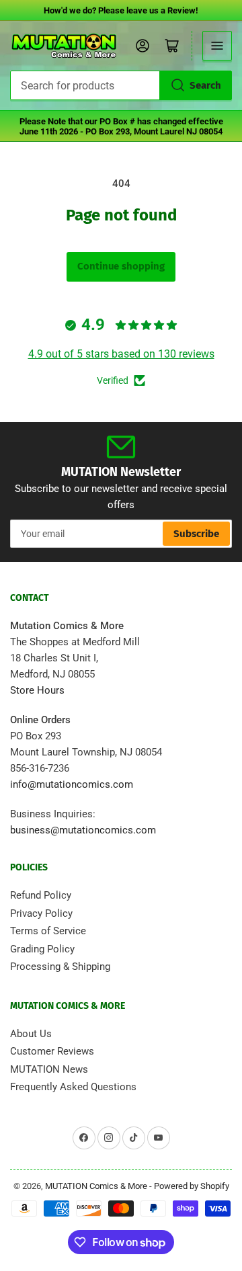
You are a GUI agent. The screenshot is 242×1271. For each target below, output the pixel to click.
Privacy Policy (41, 913)
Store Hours (37, 690)
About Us (31, 1034)
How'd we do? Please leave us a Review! (121, 10)
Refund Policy (40, 895)
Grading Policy (42, 949)
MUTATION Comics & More (96, 1186)
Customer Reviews (52, 1051)
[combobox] (121, 85)
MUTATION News (49, 1069)
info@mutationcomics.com (71, 784)
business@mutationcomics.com (83, 830)
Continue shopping (121, 266)
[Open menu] (217, 45)
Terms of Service (48, 931)
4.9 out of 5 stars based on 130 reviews (121, 353)
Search (205, 85)
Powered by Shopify (191, 1186)
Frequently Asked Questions (73, 1087)
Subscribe (196, 534)
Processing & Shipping (60, 966)
